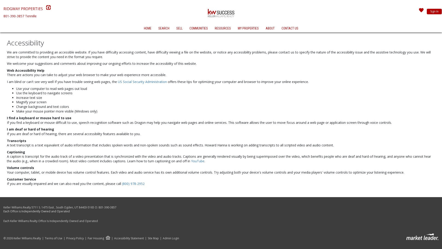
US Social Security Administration (143, 82)
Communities (198, 28)
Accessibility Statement (129, 238)
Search (163, 28)
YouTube (197, 161)
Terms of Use (53, 238)
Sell (179, 28)
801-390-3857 (107, 207)
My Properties (248, 28)
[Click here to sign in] (421, 11)
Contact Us (290, 28)
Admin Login (171, 238)
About (270, 28)
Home (147, 28)
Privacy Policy (75, 238)
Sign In (434, 11)
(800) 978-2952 (133, 183)
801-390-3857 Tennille (20, 16)
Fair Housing (96, 238)
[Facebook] (48, 8)
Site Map (153, 238)
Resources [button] (223, 28)
